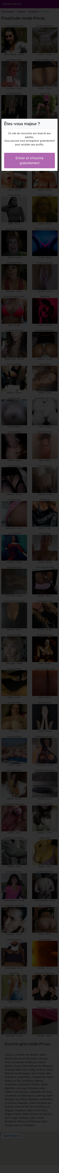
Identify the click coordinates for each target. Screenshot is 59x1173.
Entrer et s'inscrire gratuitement (30, 160)
